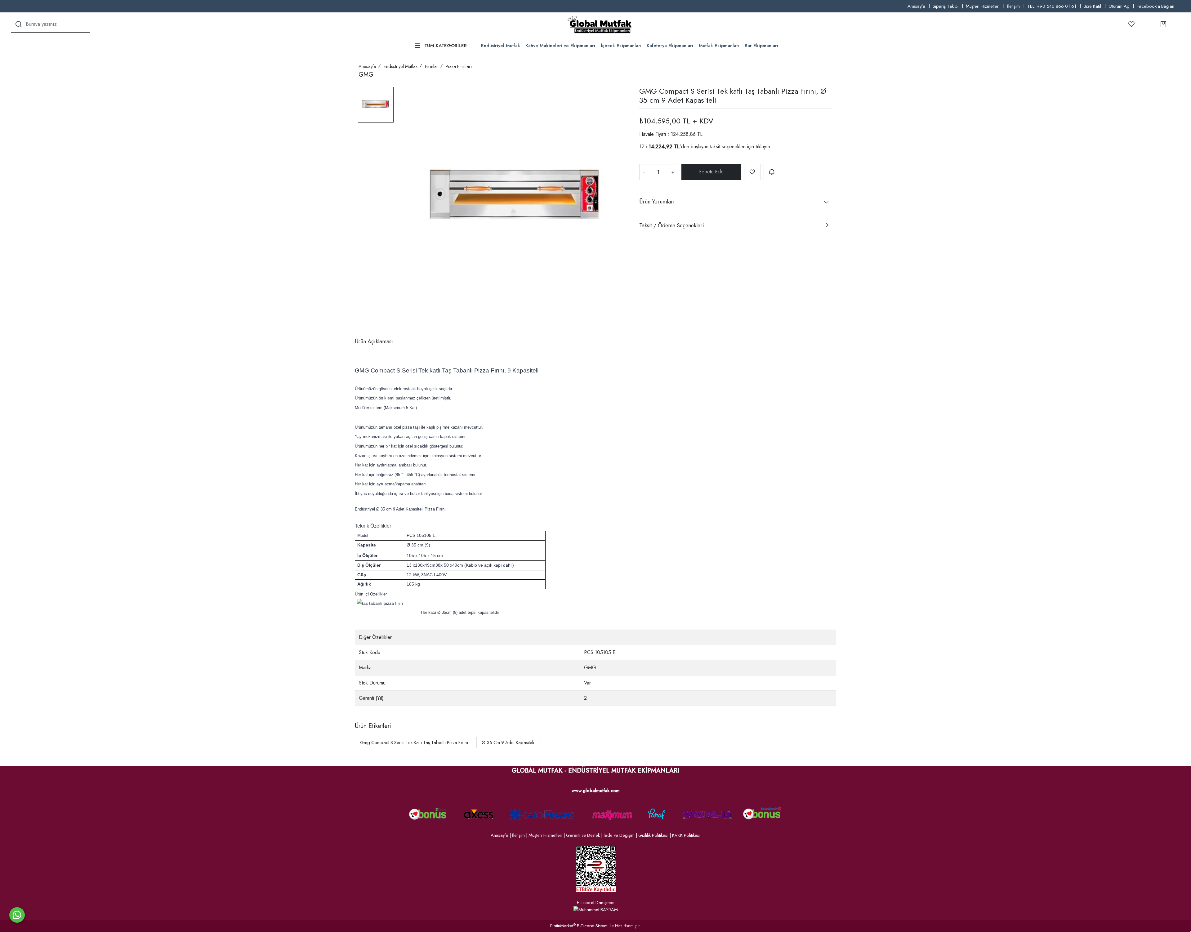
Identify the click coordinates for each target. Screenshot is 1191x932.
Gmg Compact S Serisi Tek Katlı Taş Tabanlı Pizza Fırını (414, 742)
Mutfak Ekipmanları (719, 45)
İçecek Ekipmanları (621, 45)
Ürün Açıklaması (374, 341)
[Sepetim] (1163, 24)
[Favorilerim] (1131, 24)
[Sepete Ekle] (711, 172)
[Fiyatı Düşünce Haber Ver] (772, 172)
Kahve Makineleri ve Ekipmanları (560, 45)
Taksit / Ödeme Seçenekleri (671, 225)
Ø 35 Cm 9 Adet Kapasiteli (508, 742)
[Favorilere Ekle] (752, 172)
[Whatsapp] (17, 915)
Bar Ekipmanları (761, 45)
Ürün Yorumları (657, 201)
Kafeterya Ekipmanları (670, 45)
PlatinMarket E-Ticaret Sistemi (579, 925)
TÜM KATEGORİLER (445, 45)
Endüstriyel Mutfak (500, 45)
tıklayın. (764, 146)
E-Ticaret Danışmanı (596, 902)
